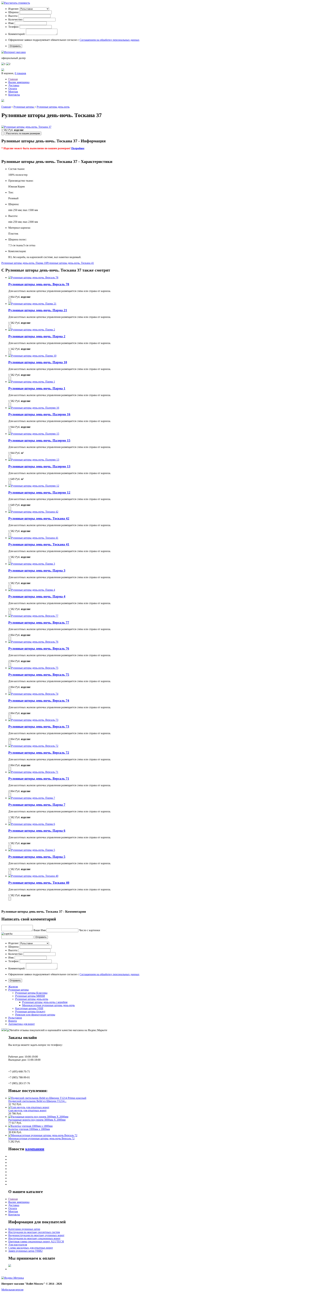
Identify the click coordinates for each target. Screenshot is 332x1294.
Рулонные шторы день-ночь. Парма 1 (36, 388)
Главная (13, 79)
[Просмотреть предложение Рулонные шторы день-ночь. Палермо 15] (33, 433)
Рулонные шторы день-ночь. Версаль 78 (38, 284)
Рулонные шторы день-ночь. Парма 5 (36, 857)
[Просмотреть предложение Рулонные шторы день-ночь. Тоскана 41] (33, 537)
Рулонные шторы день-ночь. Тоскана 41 (70, 262)
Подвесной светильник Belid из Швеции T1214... (37, 1101)
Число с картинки (89, 930)
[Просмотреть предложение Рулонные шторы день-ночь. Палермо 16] (33, 407)
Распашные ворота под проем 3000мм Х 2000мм (37, 1119)
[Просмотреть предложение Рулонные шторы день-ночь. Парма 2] (31, 329)
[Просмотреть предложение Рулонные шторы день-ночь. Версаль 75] (33, 667)
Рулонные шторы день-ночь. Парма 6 (36, 830)
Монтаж (13, 91)
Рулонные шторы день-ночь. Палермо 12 (39, 492)
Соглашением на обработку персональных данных (109, 39)
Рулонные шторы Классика (31, 992)
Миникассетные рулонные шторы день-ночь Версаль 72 (41, 1138)
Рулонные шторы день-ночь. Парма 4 (36, 596)
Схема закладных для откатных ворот (30, 1247)
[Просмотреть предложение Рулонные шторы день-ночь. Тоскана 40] (33, 875)
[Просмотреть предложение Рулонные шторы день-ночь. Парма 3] (31, 563)
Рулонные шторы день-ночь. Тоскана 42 (38, 518)
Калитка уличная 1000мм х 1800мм (29, 1129)
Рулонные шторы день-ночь (53, 106)
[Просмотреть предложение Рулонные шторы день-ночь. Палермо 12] (33, 485)
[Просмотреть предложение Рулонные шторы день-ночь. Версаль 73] (33, 719)
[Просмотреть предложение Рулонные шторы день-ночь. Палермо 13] (33, 459)
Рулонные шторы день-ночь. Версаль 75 (38, 674)
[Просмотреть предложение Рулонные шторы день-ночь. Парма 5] (31, 849)
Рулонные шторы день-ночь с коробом (44, 1002)
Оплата (12, 88)
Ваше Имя (40, 930)
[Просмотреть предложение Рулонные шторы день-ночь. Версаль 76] (33, 641)
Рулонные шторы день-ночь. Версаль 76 (38, 648)
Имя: (11, 23)
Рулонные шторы (24, 106)
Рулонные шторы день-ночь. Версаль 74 (38, 700)
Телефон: (13, 26)
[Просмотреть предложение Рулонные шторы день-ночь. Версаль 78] (33, 277)
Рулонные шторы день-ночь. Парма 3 (36, 570)
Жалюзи (13, 986)
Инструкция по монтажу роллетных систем (34, 1232)
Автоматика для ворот (21, 1023)
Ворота (12, 1020)
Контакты (14, 94)
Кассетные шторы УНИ (29, 1008)
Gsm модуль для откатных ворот (27, 1110)
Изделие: (13, 8)
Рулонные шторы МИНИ (30, 995)
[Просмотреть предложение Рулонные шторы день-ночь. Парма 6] (31, 824)
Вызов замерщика (18, 82)
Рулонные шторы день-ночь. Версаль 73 (38, 726)
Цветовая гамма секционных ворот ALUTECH (36, 1241)
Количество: (15, 19)
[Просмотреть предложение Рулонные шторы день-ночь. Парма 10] (32, 355)
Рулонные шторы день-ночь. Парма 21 (37, 310)
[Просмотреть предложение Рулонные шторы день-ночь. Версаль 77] (33, 615)
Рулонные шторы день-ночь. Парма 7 (36, 804)
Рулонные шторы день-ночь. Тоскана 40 (38, 882)
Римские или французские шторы (35, 1014)
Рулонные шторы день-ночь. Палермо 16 (39, 414)
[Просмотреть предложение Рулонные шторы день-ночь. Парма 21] (32, 303)
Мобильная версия (12, 1289)
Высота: (13, 15)
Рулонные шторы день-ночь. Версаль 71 (38, 778)
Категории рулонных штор (24, 1229)
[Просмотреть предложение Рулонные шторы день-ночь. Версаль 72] (33, 745)
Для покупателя (17, 1244)
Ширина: (13, 12)
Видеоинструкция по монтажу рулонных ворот (36, 1235)
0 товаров (20, 73)
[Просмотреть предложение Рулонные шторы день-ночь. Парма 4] (31, 589)
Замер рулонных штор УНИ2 (25, 1250)
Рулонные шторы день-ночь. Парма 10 (24, 262)
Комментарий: (16, 34)
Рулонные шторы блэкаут (30, 1011)
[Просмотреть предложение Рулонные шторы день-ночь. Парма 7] (31, 797)
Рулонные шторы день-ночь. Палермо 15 (39, 440)
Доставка (13, 85)
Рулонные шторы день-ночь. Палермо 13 (39, 466)
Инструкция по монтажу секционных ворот (34, 1238)
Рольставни (15, 1017)
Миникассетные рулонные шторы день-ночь (48, 1005)
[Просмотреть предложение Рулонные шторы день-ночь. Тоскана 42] (33, 511)
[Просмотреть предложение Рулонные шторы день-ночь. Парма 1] (31, 381)
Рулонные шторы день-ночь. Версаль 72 (38, 752)
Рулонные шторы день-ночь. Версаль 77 (38, 622)
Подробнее (77, 148)
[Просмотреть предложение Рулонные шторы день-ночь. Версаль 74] (33, 693)
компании (34, 1149)
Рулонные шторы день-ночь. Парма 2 (36, 336)
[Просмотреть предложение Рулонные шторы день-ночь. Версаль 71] (33, 771)
